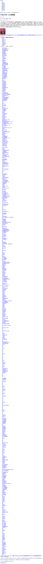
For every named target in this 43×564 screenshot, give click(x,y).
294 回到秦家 (4, 431)
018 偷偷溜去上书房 (5, 63)
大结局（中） (4, 40)
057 (2, 519)
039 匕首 (3, 504)
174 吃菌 (3, 333)
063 (2, 241)
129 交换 (3, 160)
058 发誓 (3, 520)
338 (2, 468)
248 (2, 394)
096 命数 (3, 266)
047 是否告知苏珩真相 (5, 229)
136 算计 (3, 166)
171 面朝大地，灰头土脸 (5, 330)
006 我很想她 (4, 53)
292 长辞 (3, 430)
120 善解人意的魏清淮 (5, 152)
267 (2, 409)
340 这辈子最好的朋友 (5, 470)
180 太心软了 (4, 338)
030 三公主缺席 (4, 74)
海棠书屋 (1, 0)
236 (2, 384)
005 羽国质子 (4, 52)
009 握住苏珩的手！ (5, 197)
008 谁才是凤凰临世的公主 (6, 196)
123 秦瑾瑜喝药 (4, 155)
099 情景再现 (4, 269)
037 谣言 (3, 80)
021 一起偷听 (4, 66)
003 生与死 (3, 478)
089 (2, 260)
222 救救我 (3, 372)
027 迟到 (3, 71)
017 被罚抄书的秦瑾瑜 (5, 204)
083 (2, 255)
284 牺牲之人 (4, 423)
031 (2, 215)
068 (2, 528)
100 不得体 (3, 135)
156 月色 (3, 319)
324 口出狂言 (4, 456)
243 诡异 (3, 390)
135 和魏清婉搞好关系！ (5, 165)
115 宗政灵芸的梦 (4, 283)
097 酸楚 (3, 267)
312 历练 (3, 446)
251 (2, 396)
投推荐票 (6, 18)
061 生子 (3, 522)
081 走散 (3, 118)
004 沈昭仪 (3, 51)
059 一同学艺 (4, 239)
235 (2, 383)
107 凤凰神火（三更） (5, 141)
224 (2, 374)
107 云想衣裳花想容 (5, 276)
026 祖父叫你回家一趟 (5, 211)
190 (2, 346)
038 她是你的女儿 (4, 221)
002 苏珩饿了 (4, 191)
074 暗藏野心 (4, 246)
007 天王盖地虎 (4, 481)
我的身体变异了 (31, 555)
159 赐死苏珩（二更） (5, 186)
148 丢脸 (3, 176)
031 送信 (3, 498)
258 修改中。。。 (4, 402)
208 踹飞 (3, 360)
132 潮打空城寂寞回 (5, 298)
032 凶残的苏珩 (4, 216)
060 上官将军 (4, 100)
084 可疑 (3, 256)
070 (2, 244)
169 (2, 329)
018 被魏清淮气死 (4, 205)
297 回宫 (3, 433)
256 (2, 400)
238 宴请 (3, 386)
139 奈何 (3, 304)
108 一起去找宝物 (4, 142)
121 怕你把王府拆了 (5, 288)
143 (2, 172)
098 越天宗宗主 (4, 133)
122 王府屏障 (4, 289)
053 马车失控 (4, 235)
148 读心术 (3, 312)
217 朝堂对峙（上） (5, 368)
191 (2, 347)
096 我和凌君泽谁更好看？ (6, 131)
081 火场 (3, 253)
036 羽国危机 (4, 219)
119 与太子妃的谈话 (5, 286)
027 (2, 212)
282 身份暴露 (4, 421)
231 (2, 380)
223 (2, 373)
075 (2, 248)
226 (2, 375)
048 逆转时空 (4, 90)
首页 (2, 2)
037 (2, 502)
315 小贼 (3, 448)
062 (2, 102)
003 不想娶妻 (4, 192)
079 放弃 (3, 536)
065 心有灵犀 (4, 525)
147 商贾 (3, 175)
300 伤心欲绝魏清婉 (5, 436)
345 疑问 (3, 474)
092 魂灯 (3, 128)
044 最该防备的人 (4, 226)
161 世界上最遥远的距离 (5, 323)
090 (2, 126)
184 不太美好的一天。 (5, 341)
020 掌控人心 (4, 65)
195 (2, 350)
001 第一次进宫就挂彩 (5, 48)
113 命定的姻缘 (4, 281)
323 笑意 (3, 455)
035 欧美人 (3, 78)
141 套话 (3, 170)
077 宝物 (3, 115)
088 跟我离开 (4, 544)
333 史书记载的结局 (5, 464)
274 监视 (3, 414)
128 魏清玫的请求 (4, 159)
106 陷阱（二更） (4, 140)
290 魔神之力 (4, 428)
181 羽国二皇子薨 (4, 339)
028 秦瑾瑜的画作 (4, 72)
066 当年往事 (4, 105)
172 (2, 331)
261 (2, 404)
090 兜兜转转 (4, 261)
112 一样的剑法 (4, 280)
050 (2, 513)
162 (2, 188)
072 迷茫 (3, 245)
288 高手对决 (4, 426)
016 (2, 203)
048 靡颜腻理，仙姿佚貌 (5, 230)
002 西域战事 (4, 477)
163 (2, 324)
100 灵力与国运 (4, 270)
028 (2, 495)
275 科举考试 (4, 415)
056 (2, 233)
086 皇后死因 (4, 542)
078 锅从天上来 (4, 116)
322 (2, 454)
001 (2, 190)
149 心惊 (3, 313)
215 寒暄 (3, 366)
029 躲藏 (3, 496)
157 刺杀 (3, 184)
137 (2, 167)
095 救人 (3, 550)
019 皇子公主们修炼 (5, 64)
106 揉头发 (3, 275)
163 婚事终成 (4, 189)
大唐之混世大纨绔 (6, 556)
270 (2, 411)
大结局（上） (4, 551)
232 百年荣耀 (4, 381)
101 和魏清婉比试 (4, 136)
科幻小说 (3, 8)
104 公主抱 (3, 273)
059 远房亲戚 (4, 521)
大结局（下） (4, 39)
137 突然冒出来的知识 (5, 302)
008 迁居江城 (4, 482)
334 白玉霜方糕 (4, 465)
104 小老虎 (3, 138)
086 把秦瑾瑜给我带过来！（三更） (7, 123)
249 (2, 395)
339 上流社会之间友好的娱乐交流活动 (7, 469)
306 (2, 441)
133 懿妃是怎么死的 (5, 164)
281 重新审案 (4, 420)
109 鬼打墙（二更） (5, 143)
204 (2, 357)
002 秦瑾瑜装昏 (4, 49)
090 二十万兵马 (4, 546)
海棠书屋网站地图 (3, 562)
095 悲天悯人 (4, 265)
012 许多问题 (4, 485)
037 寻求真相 (4, 220)
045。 (3, 227)
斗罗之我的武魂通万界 (25, 555)
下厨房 (13, 555)
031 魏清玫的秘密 (4, 75)
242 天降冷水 (4, 389)
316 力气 (3, 449)
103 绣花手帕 (4, 272)
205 (2, 358)
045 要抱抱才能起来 (5, 87)
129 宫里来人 (4, 295)
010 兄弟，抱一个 (4, 198)
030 (2, 214)
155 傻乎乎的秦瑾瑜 (5, 318)
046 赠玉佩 (3, 88)
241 (2, 388)
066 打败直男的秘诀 (5, 526)
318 (2, 451)
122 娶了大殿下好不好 (5, 154)
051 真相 (3, 514)
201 (2, 355)
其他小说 (3, 9)
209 (2, 361)
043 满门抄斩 (4, 85)
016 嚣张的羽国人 (4, 488)
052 (2, 515)
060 (2, 240)
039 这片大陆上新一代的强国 (6, 222)
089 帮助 (3, 545)
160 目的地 (3, 322)
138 (2, 168)
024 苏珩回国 (4, 209)
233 (2, 382)
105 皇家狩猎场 (4, 139)
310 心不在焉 (4, 444)
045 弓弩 (3, 509)
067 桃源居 (3, 527)
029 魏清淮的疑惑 (4, 73)
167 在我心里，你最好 (5, 327)
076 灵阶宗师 (4, 114)
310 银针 (3, 362)
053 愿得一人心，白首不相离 (6, 94)
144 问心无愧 (4, 308)
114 (2, 282)
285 (2, 424)
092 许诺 (3, 44)
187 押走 (3, 344)
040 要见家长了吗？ (5, 223)
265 (2, 407)
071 (2, 247)
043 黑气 (3, 507)
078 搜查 (3, 535)
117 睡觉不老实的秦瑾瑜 (5, 150)
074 (2, 532)
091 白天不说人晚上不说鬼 (6, 262)
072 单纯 (3, 530)
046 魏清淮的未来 (4, 228)
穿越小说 (3, 6)
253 (2, 398)
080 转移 (3, 537)
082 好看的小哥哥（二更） (6, 119)
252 (2, 397)
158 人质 (3, 185)
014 (2, 201)
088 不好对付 (4, 259)
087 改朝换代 (4, 543)
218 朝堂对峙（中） (5, 369)
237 (2, 385)
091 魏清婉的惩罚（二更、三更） (7, 127)
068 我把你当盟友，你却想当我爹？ (7, 243)
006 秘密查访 (4, 480)
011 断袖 (3, 199)
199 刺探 (3, 353)
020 (2, 206)
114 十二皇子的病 (4, 147)
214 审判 (3, 365)
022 (2, 208)
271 (2, 412)
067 (2, 106)
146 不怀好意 (4, 174)
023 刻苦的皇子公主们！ (5, 68)
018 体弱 (3, 490)
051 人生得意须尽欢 (5, 92)
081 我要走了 (4, 538)
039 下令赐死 (4, 82)
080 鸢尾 (3, 252)
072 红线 (3, 111)
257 (2, 401)
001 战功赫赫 (4, 476)
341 (2, 471)
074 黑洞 (3, 112)
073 (2, 531)
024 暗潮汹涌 (4, 492)
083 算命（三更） (4, 120)
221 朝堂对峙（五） (5, 371)
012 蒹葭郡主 (4, 58)
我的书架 (3, 3)
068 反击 (3, 107)
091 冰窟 (3, 45)
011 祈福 (3, 484)
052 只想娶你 (4, 234)
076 (2, 249)
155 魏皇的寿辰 (4, 182)
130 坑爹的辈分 (4, 296)
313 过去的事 (4, 447)
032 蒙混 (3, 499)
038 (2, 503)
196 (2, 351)
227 (2, 376)
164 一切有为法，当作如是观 (6, 325)
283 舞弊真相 (4, 422)
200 (2, 354)
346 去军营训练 (4, 475)
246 (2, 392)
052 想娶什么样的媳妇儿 (5, 93)
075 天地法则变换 (4, 113)
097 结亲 (3, 132)
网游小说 (3, 7)
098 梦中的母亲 (4, 268)
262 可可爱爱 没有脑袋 (5, 405)
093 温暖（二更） (4, 129)
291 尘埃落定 (4, 429)
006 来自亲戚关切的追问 (5, 194)
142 (2, 171)
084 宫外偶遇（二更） (5, 122)
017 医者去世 (4, 489)
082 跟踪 (3, 254)
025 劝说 (3, 493)
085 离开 (3, 541)
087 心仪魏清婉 (4, 258)
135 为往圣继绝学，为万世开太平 (7, 300)
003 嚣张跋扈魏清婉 (5, 50)
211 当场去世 (4, 363)
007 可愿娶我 (4, 195)
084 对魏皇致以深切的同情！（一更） (7, 121)
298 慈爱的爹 (4, 434)
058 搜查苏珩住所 (4, 238)
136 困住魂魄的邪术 (5, 301)
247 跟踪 (3, 393)
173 (2, 332)
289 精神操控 (4, 427)
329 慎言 (3, 460)
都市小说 (3, 5)
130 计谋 (3, 161)
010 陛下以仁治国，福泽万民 (6, 483)
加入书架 (3, 18)
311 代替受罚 (4, 445)
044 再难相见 (4, 86)
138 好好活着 (4, 303)
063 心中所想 (4, 524)
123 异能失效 (4, 290)
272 (2, 413)
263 (2, 406)
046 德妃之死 (4, 510)
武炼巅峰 (20, 555)
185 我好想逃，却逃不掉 (5, 342)
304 (2, 439)
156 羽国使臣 (4, 183)
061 (2, 101)
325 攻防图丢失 (4, 457)
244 (2, 391)
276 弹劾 (3, 416)
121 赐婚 (3, 153)
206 (2, 359)
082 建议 (3, 539)
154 (2, 317)
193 (2, 349)
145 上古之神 (4, 309)
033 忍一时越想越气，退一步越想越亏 (7, 217)
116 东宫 (3, 284)
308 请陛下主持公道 (5, 442)
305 (2, 440)
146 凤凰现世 (4, 310)
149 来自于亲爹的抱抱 (5, 177)
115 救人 (3, 148)
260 (2, 403)
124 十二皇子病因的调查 (5, 156)
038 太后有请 (4, 81)
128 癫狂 (3, 294)
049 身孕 (3, 512)
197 (2, 352)
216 (2, 367)
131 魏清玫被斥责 (4, 162)
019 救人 (3, 491)
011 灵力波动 (4, 57)
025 (2, 210)
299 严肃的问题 (4, 435)
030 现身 (3, 497)
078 (2, 251)
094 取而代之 (4, 42)
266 (2, 408)
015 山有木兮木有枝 (5, 202)
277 (2, 417)
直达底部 (9, 18)
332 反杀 (3, 463)
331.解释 (3, 462)
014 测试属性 (4, 60)
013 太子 (3, 59)
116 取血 (3, 149)
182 (2, 340)
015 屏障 (3, 61)
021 (2, 207)
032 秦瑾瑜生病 (4, 76)
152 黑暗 (3, 315)
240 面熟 (3, 387)
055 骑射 (3, 96)
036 (2, 79)
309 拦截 (3, 443)
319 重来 (3, 452)
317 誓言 (3, 450)
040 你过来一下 (4, 505)
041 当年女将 (4, 224)
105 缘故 (3, 274)
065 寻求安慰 (4, 104)
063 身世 (3, 103)
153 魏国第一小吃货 (5, 316)
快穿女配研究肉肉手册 (37, 555)
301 (2, 437)
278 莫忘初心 (4, 418)
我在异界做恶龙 (16, 555)
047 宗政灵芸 (4, 89)
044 (2, 508)
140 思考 (3, 305)
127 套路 (3, 293)
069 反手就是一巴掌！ (5, 108)
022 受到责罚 (4, 67)
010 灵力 (3, 56)
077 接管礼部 (4, 250)
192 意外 (3, 348)
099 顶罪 (3, 134)
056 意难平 (3, 518)
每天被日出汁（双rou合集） (8, 555)
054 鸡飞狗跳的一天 (5, 95)
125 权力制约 (4, 157)
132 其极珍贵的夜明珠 (5, 163)
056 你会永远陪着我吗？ (5, 97)
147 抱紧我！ (4, 311)
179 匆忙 (3, 337)
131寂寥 (3, 297)
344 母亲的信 (4, 473)
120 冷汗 (3, 287)
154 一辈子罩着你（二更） (6, 181)
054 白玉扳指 (4, 236)
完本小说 (3, 10)
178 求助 (3, 336)
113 (2, 146)
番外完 (3, 38)
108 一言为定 (4, 277)
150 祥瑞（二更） (4, 178)
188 (2, 345)
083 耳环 (3, 540)
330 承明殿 (3, 461)
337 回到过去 (4, 467)
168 (2, 328)
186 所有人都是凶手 (5, 343)
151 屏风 (3, 179)
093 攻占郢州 (4, 43)
